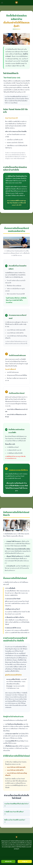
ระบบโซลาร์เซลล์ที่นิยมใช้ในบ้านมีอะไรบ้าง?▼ (16, 805)
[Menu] (2, 3)
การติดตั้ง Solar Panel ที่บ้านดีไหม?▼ (14, 813)
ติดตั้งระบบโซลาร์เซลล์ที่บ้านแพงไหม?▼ (14, 821)
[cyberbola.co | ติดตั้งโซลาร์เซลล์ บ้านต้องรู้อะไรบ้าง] (17, 2)
